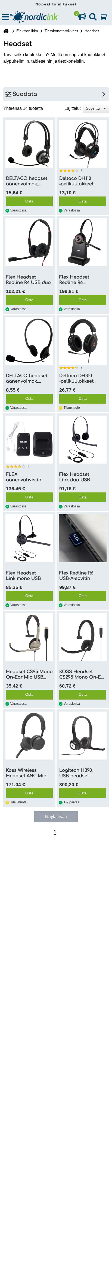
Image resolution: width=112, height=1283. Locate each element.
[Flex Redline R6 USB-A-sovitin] (83, 538)
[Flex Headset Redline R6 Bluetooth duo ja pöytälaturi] (83, 242)
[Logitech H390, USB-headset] (83, 735)
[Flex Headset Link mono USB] (29, 538)
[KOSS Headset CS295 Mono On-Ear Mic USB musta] (83, 637)
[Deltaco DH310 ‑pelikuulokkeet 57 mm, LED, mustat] (83, 341)
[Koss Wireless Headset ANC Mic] (29, 735)
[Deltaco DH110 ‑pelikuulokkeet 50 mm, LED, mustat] (83, 144)
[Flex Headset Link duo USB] (83, 440)
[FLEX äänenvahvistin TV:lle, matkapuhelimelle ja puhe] (29, 440)
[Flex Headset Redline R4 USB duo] (29, 242)
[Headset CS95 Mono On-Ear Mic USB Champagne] (29, 637)
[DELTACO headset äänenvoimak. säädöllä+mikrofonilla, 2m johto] (29, 144)
